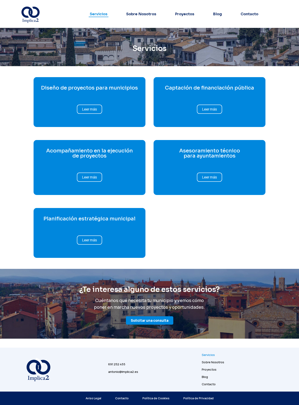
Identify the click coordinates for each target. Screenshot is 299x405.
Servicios (98, 14)
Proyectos (184, 14)
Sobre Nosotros (141, 14)
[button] (89, 109)
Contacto (249, 14)
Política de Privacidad (198, 398)
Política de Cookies (155, 398)
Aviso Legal (93, 398)
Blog (217, 14)
